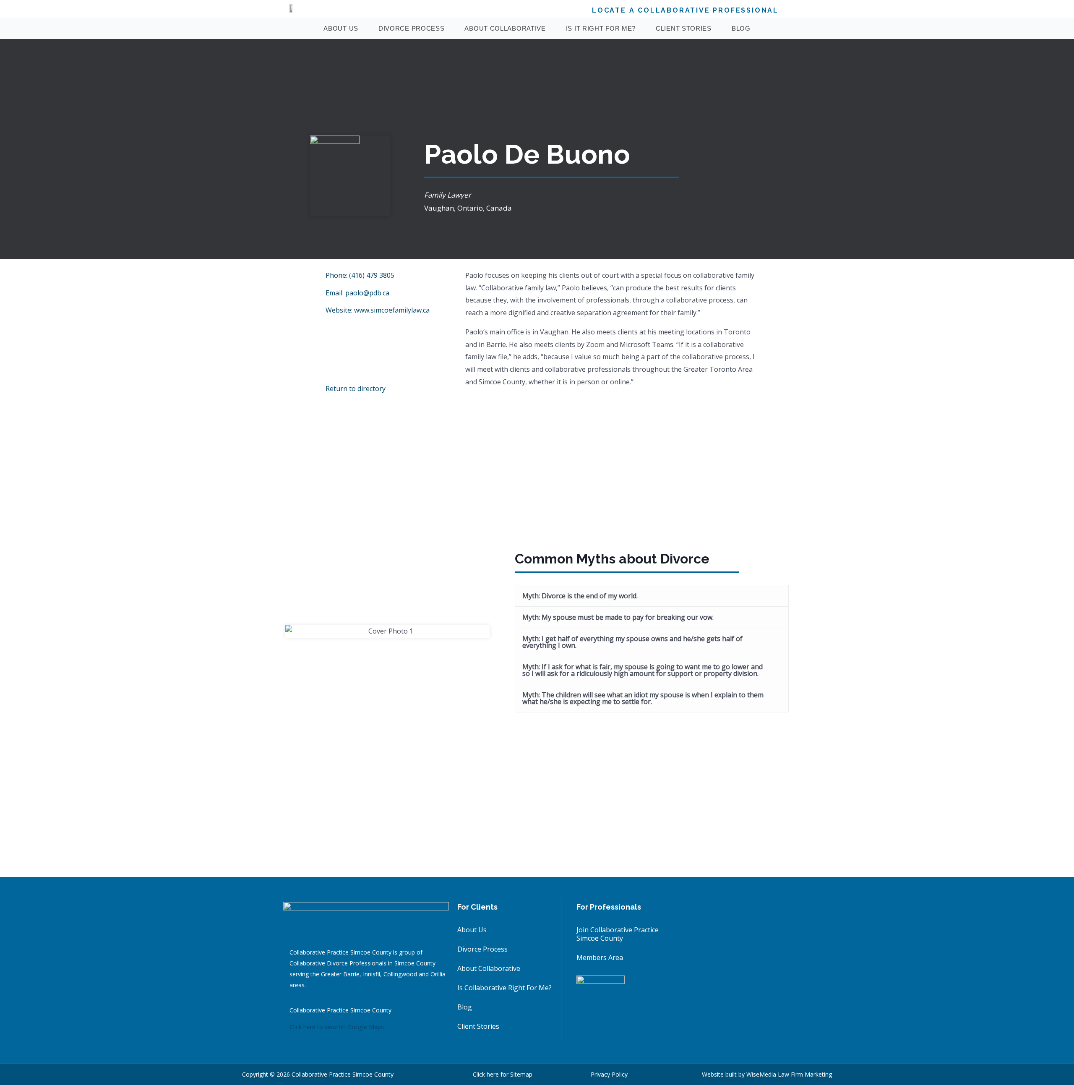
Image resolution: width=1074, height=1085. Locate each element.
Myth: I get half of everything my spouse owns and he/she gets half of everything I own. (632, 642)
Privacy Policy (609, 1074)
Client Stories (684, 28)
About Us (340, 28)
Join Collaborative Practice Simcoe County (617, 934)
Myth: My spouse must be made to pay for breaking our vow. (618, 617)
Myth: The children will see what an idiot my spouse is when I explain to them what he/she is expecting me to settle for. (643, 698)
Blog (741, 28)
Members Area (599, 957)
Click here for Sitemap (502, 1074)
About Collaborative (504, 28)
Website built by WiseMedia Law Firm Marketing (767, 1074)
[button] (651, 595)
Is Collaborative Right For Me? (504, 987)
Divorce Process (411, 28)
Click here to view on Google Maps (336, 1027)
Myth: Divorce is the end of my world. (580, 595)
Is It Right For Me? (601, 28)
